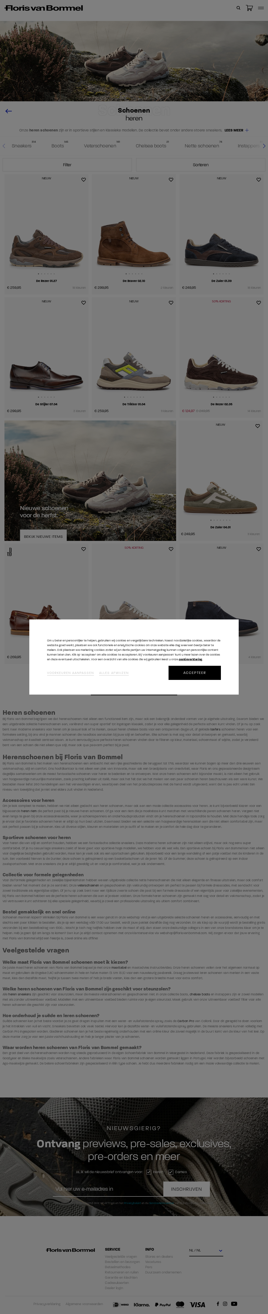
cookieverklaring (190, 659)
